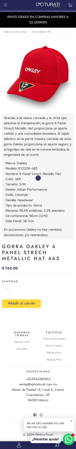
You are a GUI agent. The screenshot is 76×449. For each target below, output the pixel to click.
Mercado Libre (22, 342)
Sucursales (22, 348)
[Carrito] (70, 5)
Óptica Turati (44, 434)
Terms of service (54, 345)
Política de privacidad (54, 338)
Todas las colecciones (15, 31)
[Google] (4, 310)
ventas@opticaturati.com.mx (38, 384)
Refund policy (54, 352)
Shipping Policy (54, 359)
